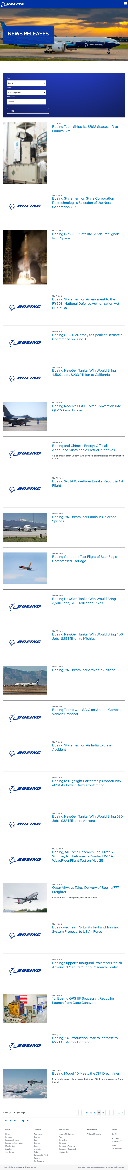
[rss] (28, 1120)
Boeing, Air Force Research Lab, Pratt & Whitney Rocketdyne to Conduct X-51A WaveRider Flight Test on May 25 (82, 856)
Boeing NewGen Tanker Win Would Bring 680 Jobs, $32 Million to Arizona (87, 818)
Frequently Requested (67, 1149)
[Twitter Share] (19, 1120)
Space (36, 1140)
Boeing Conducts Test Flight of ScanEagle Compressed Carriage (84, 559)
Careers (37, 1158)
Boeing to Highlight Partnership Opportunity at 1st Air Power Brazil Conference (86, 783)
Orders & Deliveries (66, 1134)
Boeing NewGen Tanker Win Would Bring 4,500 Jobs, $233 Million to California (84, 372)
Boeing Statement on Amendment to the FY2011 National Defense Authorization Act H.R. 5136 (85, 303)
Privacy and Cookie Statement (95, 1167)
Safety (36, 1146)
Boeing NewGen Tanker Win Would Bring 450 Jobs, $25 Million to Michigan (87, 636)
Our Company (39, 1161)
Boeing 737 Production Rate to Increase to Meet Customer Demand (85, 1040)
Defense (37, 1137)
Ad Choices (109, 1167)
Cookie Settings (119, 1167)
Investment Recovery (67, 1146)
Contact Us (63, 1152)
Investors (8, 1137)
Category (10, 87)
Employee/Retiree (12, 1140)
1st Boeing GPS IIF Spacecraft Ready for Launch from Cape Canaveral (83, 1000)
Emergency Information (13, 1143)
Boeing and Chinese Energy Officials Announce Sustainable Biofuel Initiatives (83, 448)
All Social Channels (94, 1134)
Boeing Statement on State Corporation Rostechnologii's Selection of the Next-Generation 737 (83, 202)
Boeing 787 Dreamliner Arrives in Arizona (83, 670)
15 (103, 1113)
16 (107, 1113)
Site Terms (81, 1167)
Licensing (62, 1143)
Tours (61, 1137)
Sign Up (115, 1134)
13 (95, 1113)
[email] (6, 1120)
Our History (9, 1152)
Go (12, 111)
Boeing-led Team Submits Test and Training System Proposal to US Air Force (85, 929)
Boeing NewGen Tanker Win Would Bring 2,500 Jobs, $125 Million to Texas (84, 601)
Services (37, 1143)
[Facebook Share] (10, 1120)
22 (119, 1113)
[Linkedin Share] (14, 1120)
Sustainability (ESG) (41, 1155)
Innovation (37, 1149)
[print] (23, 1120)
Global (36, 1152)
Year (9, 78)
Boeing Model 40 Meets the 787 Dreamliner (85, 1073)
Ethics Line (63, 1140)
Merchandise (10, 1146)
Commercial (38, 1134)
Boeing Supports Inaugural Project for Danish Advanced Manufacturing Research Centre (87, 965)
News (7, 1134)
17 (111, 1113)
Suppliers (8, 1149)
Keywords (11, 96)
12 (91, 1113)
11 (87, 1113)
